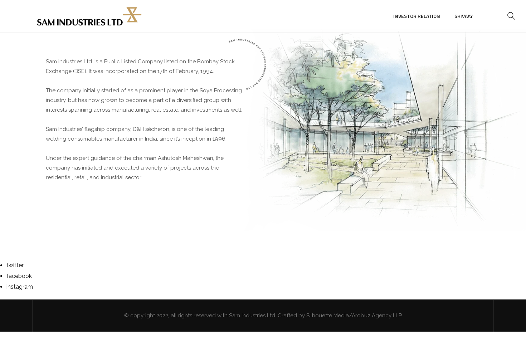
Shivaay (463, 16)
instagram (19, 286)
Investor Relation (416, 16)
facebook (19, 276)
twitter (15, 265)
